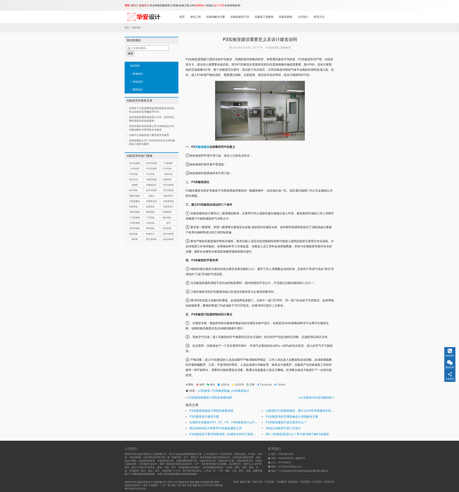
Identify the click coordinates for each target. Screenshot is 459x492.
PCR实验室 (151, 168)
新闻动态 (293, 481)
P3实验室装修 (221, 390)
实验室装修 (168, 201)
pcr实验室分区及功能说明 (315, 397)
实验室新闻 (285, 16)
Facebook (266, 384)
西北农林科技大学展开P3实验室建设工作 (216, 428)
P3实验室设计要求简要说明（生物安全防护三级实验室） (226, 434)
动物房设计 (151, 184)
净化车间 (168, 174)
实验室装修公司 (136, 206)
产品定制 (269, 481)
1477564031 (284, 462)
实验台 (151, 195)
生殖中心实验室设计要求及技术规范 (149, 134)
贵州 (184, 485)
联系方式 (319, 16)
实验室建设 (134, 201)
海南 (189, 485)
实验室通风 (134, 212)
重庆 (200, 485)
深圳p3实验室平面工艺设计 (283, 428)
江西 (178, 485)
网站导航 (214, 482)
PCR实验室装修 (136, 174)
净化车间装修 (135, 179)
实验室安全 (168, 195)
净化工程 (195, 16)
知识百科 (135, 65)
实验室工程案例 (264, 16)
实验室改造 (151, 201)
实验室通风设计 (169, 212)
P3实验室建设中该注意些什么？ (286, 422)
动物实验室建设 (169, 179)
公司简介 (303, 16)
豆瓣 (252, 384)
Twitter (281, 384)
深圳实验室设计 (136, 233)
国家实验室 (134, 195)
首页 (182, 16)
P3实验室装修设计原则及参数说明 (210, 397)
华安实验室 (168, 190)
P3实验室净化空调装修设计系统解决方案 (292, 416)
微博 (201, 384)
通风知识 (138, 89)
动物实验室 (151, 179)
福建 (195, 485)
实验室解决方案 (215, 16)
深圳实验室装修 (169, 228)
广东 (162, 485)
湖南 (173, 485)
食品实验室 (168, 239)
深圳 (168, 223)
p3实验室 (134, 168)
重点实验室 (151, 239)
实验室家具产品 (239, 16)
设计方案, (219, 5)
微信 (211, 384)
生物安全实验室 (153, 233)
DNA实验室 (134, 163)
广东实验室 (134, 217)
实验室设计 (168, 206)
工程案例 (281, 481)
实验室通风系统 (153, 212)
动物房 (134, 184)
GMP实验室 (151, 163)
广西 (168, 485)
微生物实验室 (169, 217)
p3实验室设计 (240, 390)
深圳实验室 (134, 228)
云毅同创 (218, 485)
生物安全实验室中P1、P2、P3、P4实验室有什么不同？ (225, 422)
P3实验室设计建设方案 (204, 416)
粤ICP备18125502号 (135, 488)
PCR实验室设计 (153, 174)
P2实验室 (168, 163)
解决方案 (245, 481)
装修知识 (138, 73)
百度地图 (204, 482)
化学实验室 (168, 184)
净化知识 (138, 81)
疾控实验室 (168, 233)
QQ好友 (225, 384)
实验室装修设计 (153, 206)
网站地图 (194, 482)
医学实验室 (151, 190)
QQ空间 (239, 384)
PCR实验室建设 (169, 168)
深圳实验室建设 (153, 228)
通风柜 (134, 239)
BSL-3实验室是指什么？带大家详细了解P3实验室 (297, 434)
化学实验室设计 (136, 190)
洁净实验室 (134, 223)
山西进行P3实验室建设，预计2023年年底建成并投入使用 (303, 410)
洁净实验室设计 (153, 223)
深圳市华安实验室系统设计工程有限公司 (146, 482)
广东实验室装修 (153, 217)
